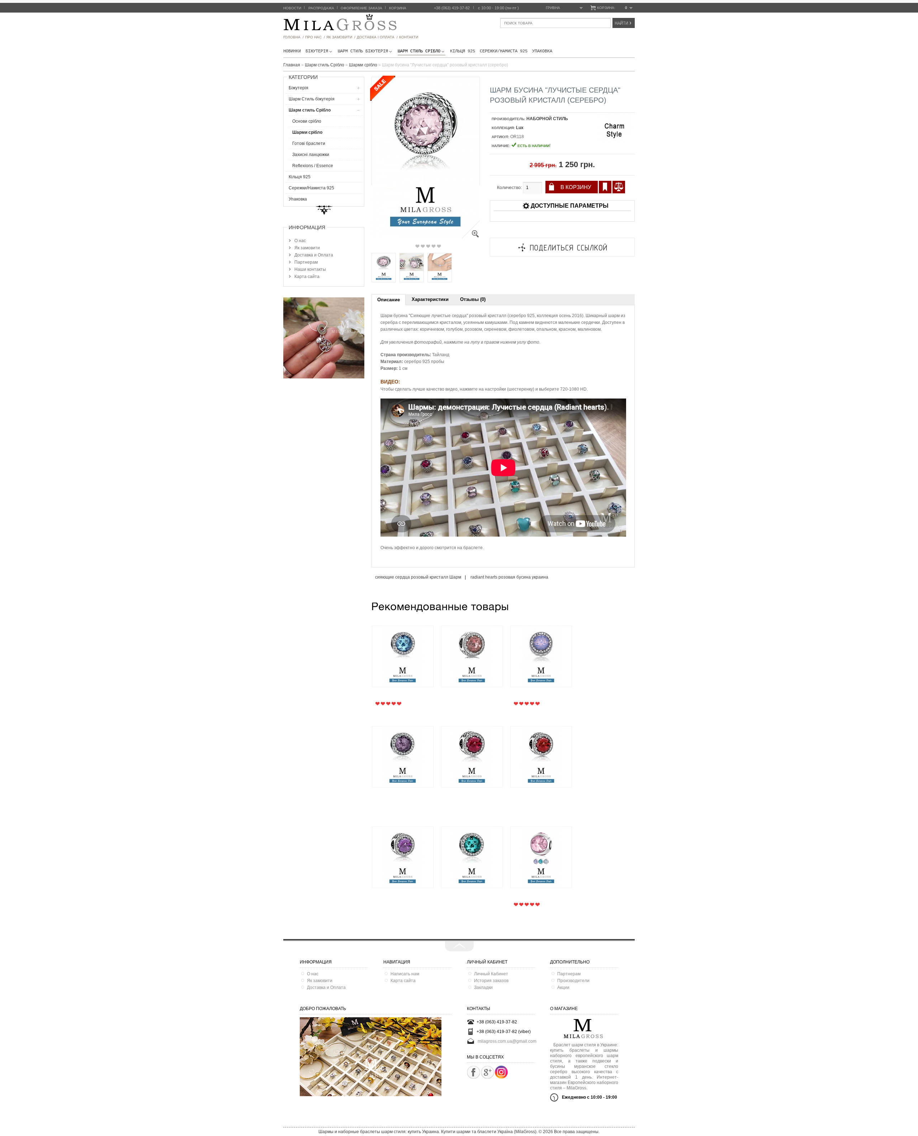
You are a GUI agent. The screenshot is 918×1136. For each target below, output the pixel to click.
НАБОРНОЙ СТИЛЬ (547, 118)
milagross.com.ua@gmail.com (507, 1041)
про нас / (315, 37)
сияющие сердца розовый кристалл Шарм (418, 577)
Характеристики (430, 299)
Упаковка (542, 51)
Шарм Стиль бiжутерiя (363, 51)
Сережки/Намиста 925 (503, 51)
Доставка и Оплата (313, 255)
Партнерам (306, 262)
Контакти (408, 37)
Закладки (483, 987)
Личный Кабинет (491, 973)
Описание (388, 299)
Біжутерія (317, 51)
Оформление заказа (361, 8)
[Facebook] (473, 1072)
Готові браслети (308, 143)
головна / (293, 37)
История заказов (491, 980)
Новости (292, 8)
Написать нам (405, 973)
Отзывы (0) (473, 299)
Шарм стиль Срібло (419, 51)
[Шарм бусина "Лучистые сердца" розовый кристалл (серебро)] (471, 237)
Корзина (397, 8)
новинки (292, 51)
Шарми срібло (307, 132)
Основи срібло (306, 121)
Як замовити (307, 247)
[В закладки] (605, 187)
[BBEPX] (459, 946)
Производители (573, 980)
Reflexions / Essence (312, 165)
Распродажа (321, 8)
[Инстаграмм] (501, 1077)
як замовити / (340, 37)
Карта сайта (307, 276)
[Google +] (487, 1072)
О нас (300, 240)
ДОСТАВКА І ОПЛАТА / (377, 37)
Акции (563, 987)
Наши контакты (310, 269)
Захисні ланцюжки (310, 154)
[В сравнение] (618, 187)
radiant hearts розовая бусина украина (509, 577)
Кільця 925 (462, 51)
